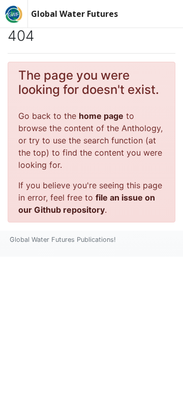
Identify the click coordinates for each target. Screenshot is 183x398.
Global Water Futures (74, 13)
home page (101, 116)
